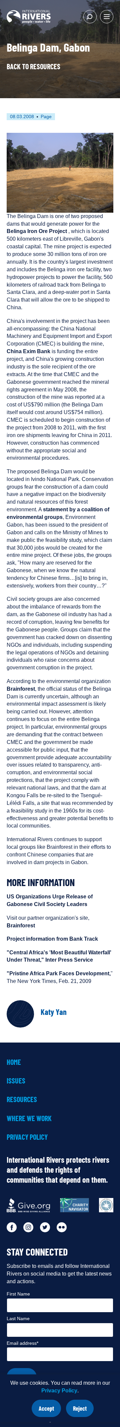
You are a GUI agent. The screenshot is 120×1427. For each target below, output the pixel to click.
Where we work (29, 1118)
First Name (18, 1294)
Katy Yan (54, 1012)
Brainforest (21, 689)
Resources (22, 1099)
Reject (83, 1411)
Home (14, 1062)
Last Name (18, 1318)
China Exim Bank (28, 351)
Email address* (22, 1343)
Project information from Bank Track (52, 939)
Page (46, 116)
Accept (50, 1411)
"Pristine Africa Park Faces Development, (59, 973)
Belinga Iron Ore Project (37, 231)
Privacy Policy (59, 1390)
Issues (16, 1080)
